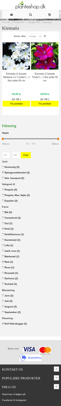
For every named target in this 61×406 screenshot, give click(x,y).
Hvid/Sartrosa (14, 234)
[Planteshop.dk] (30, 5)
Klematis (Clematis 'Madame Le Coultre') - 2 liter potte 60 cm (16, 77)
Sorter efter (20, 36)
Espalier (11, 200)
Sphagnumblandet (17, 172)
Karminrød (12, 240)
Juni (9, 295)
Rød (9, 261)
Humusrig (12, 167)
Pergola (11, 189)
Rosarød (11, 273)
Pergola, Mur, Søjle (17, 195)
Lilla (9, 245)
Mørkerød (12, 256)
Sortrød (11, 284)
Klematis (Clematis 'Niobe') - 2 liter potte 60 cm (45, 77)
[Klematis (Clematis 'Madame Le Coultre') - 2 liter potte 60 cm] (16, 56)
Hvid (9, 228)
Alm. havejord (14, 178)
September (13, 312)
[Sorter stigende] (44, 36)
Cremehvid (13, 217)
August (11, 306)
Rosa (9, 267)
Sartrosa (11, 278)
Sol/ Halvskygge (16, 323)
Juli (9, 301)
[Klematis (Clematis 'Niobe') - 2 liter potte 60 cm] (44, 56)
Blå (8, 212)
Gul (8, 223)
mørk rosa (12, 251)
